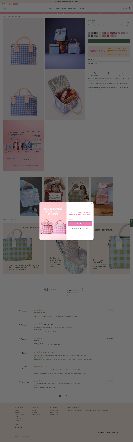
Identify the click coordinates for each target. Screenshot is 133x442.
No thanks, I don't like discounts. (80, 228)
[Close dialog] (92, 203)
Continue (80, 224)
